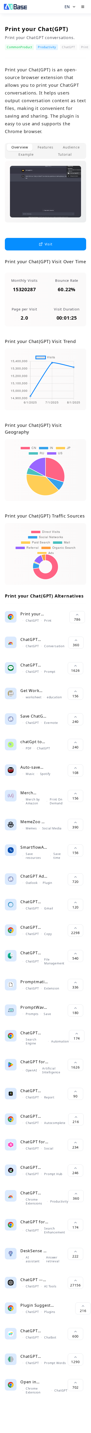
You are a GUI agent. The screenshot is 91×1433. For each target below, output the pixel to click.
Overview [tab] (19, 147)
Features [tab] (45, 147)
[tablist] (45, 151)
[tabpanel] (45, 195)
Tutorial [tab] (65, 154)
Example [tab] (26, 154)
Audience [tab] (71, 147)
